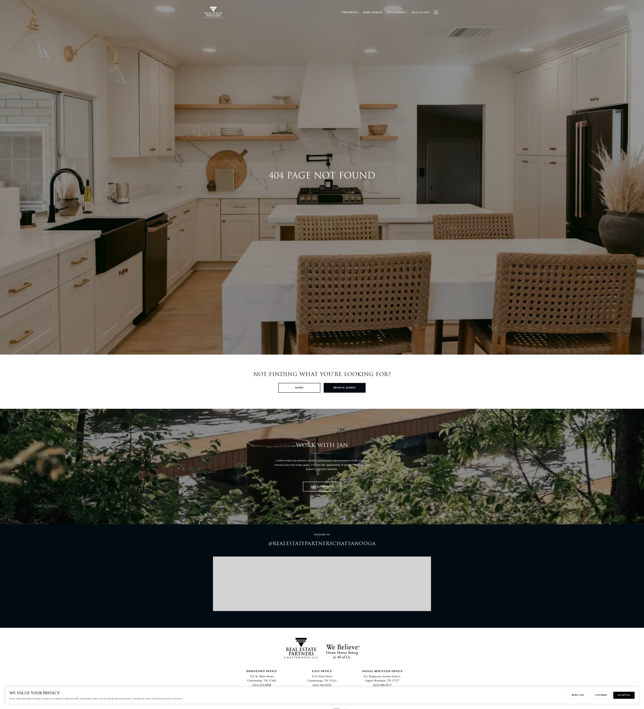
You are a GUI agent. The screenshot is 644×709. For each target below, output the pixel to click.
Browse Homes (344, 387)
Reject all (578, 695)
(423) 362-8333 (322, 685)
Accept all (624, 695)
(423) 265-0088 (261, 685)
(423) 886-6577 (382, 685)
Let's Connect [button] (322, 486)
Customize (601, 695)
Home (299, 387)
